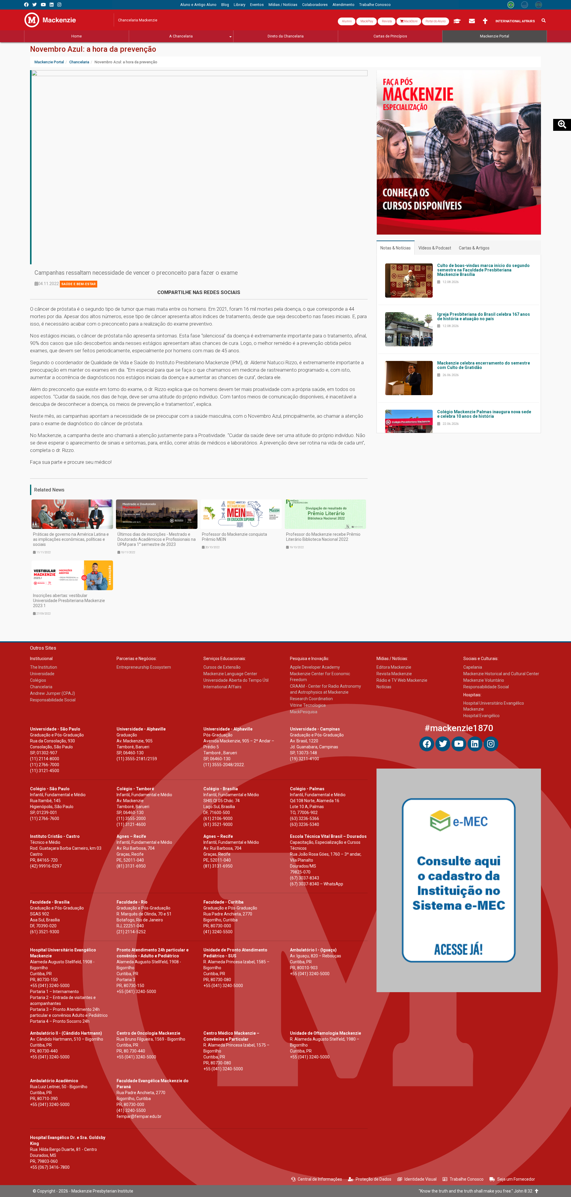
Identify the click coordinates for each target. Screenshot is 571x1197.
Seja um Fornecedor (516, 1179)
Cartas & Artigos (474, 248)
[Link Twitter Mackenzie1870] (34, 4)
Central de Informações (320, 1179)
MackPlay (366, 21)
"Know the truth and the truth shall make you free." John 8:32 (477, 1191)
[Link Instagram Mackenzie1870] (59, 4)
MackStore (410, 21)
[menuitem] (198, 5)
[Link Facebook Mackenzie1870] (26, 4)
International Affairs (515, 21)
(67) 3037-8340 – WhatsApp (316, 884)
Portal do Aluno (435, 21)
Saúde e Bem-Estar (78, 284)
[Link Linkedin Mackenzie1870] (51, 4)
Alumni (346, 21)
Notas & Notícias (395, 248)
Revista (386, 21)
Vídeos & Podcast (434, 248)
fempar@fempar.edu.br (139, 1116)
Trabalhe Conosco (467, 1179)
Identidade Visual (420, 1179)
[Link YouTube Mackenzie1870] (43, 4)
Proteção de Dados (373, 1179)
